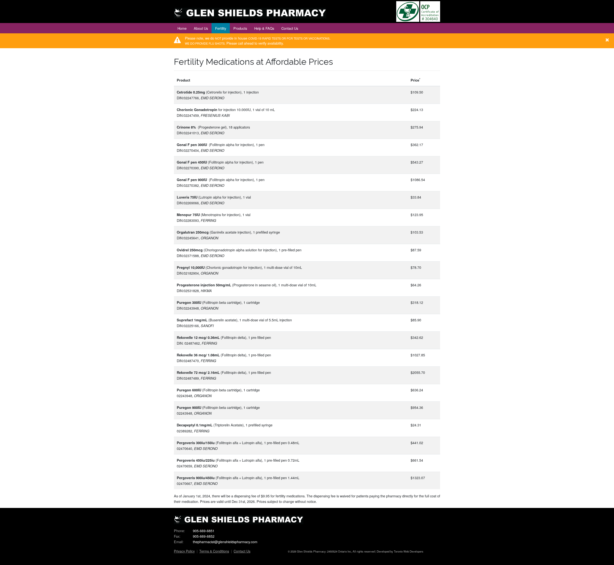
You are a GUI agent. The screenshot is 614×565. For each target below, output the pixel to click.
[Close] (607, 39)
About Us (201, 28)
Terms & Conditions (214, 551)
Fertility (220, 28)
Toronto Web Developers (408, 551)
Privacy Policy (184, 551)
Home (182, 28)
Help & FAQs (264, 28)
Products (240, 28)
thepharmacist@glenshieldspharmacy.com (225, 541)
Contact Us (289, 28)
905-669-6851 (203, 530)
